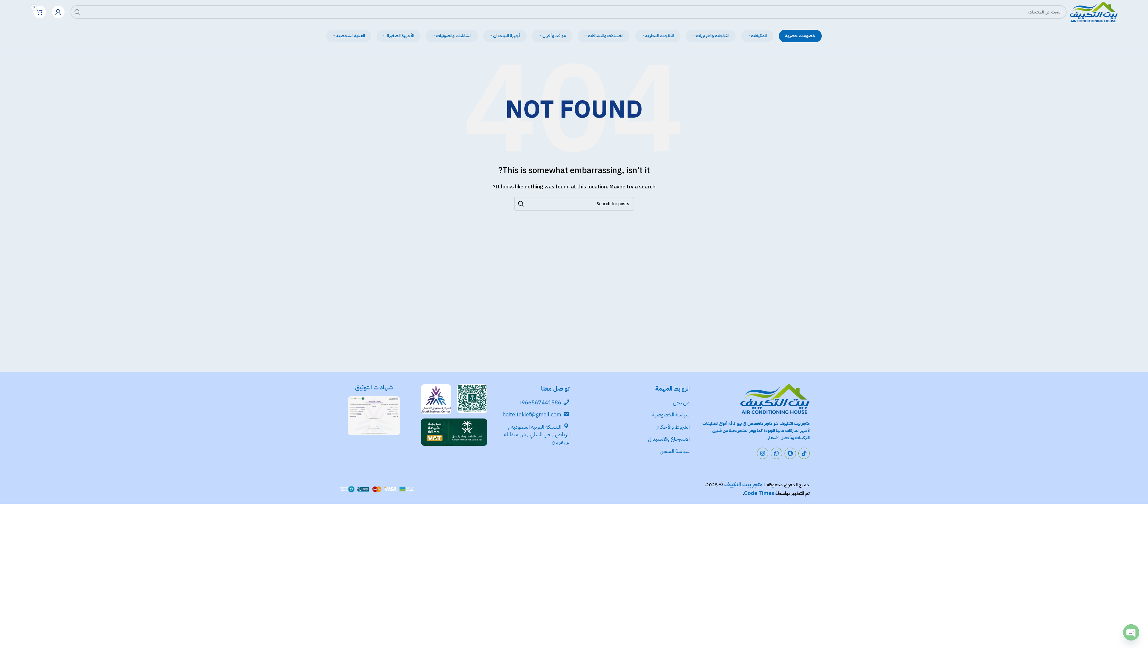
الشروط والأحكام (673, 426)
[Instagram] (762, 453)
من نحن (681, 402)
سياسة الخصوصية (670, 414)
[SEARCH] (77, 12)
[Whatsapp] (776, 453)
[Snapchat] (790, 453)
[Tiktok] (804, 453)
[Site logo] (1094, 11)
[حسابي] (58, 12)
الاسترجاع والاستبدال (669, 438)
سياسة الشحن (675, 451)
